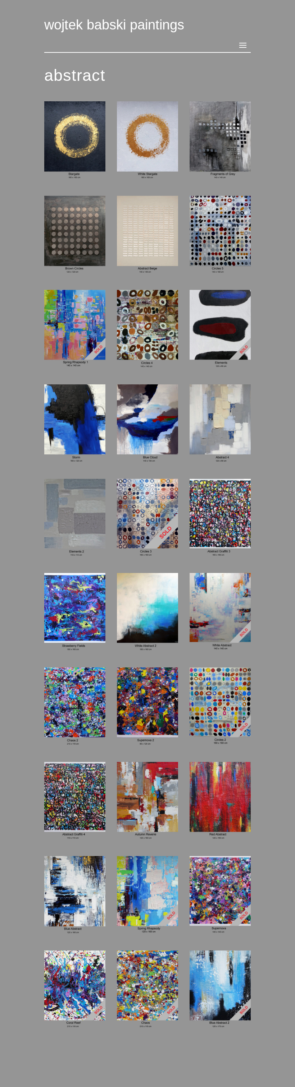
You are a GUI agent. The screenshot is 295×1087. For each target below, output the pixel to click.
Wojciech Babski (260, 1082)
